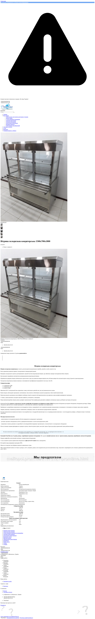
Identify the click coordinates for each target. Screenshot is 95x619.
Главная (5, 114)
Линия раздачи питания (9, 531)
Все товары (6, 115)
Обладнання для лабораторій (13, 125)
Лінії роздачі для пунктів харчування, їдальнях (17, 117)
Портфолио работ (7, 581)
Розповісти (3, 605)
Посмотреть (25, 2)
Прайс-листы (6, 541)
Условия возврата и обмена (9, 130)
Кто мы (5, 590)
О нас (4, 128)
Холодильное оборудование (10, 535)
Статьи (5, 543)
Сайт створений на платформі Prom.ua (10, 616)
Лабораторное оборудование (10, 539)
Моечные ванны (7, 538)
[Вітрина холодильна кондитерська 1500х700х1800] (34, 337)
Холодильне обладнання (12, 123)
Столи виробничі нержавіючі (13, 119)
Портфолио (6, 540)
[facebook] (4, 478)
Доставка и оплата (7, 127)
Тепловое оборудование (9, 534)
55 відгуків (3, 1)
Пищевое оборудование (9, 530)
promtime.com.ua (4, 551)
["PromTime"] (7, 109)
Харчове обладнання (11, 120)
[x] (4, 479)
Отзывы (5, 544)
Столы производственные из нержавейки (13, 533)
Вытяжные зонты (7, 536)
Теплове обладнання (11, 122)
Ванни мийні (9, 118)
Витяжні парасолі (10, 124)
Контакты (5, 129)
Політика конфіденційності (26, 617)
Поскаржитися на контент (13, 617)
